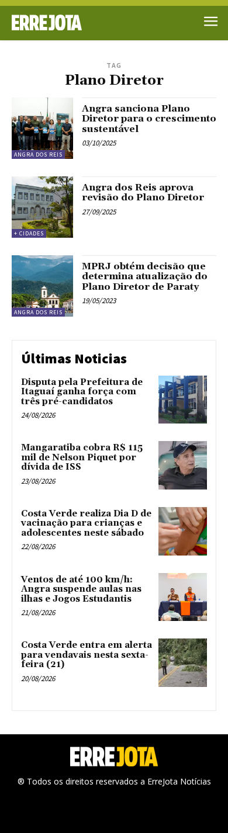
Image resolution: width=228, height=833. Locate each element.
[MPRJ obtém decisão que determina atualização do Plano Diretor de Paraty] (42, 286)
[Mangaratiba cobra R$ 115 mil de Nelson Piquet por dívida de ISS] (182, 465)
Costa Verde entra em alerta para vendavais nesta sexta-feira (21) (86, 655)
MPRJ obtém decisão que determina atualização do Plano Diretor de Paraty (145, 277)
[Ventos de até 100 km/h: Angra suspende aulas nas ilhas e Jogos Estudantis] (182, 597)
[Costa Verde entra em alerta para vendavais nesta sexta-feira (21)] (182, 662)
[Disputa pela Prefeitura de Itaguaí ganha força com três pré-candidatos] (182, 400)
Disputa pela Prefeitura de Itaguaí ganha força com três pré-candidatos (82, 392)
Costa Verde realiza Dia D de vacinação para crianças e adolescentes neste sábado (86, 523)
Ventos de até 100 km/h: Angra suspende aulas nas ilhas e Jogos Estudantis (81, 589)
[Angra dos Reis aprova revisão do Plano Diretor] (42, 207)
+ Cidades (29, 233)
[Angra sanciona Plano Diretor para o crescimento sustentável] (42, 128)
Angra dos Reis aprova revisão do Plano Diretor (143, 193)
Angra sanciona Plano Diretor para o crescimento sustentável (149, 119)
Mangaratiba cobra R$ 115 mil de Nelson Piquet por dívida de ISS (82, 457)
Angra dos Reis (38, 154)
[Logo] (63, 22)
